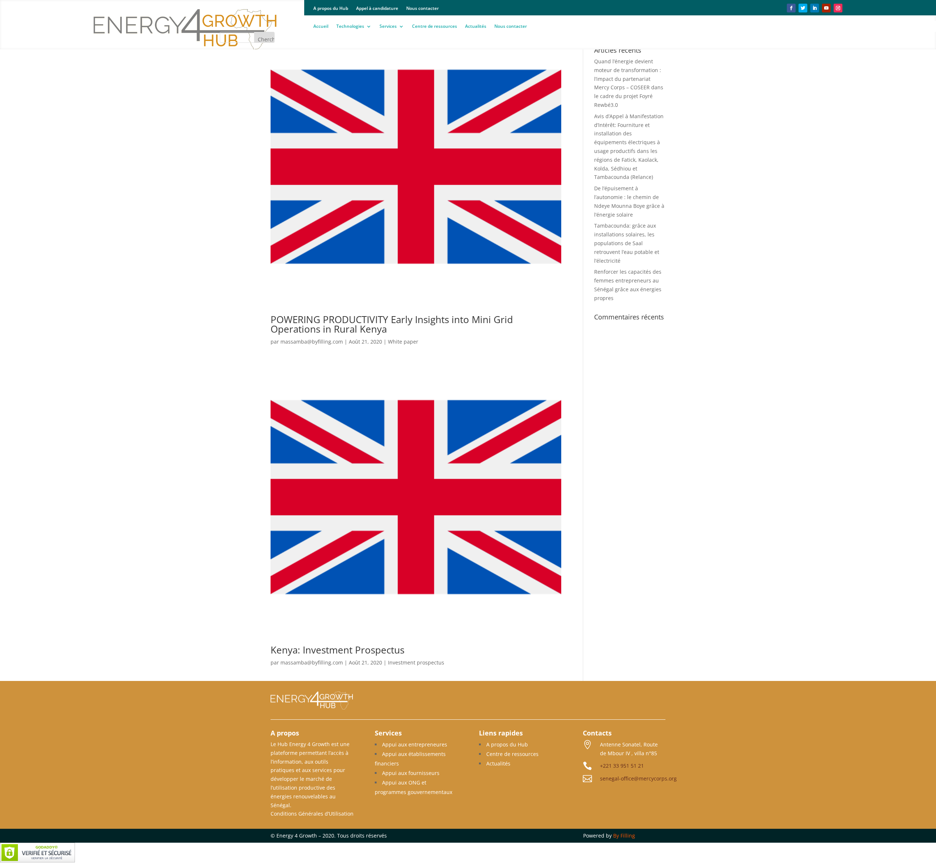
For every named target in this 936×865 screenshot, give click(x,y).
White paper (403, 341)
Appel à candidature (377, 8)
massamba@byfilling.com (311, 341)
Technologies (350, 26)
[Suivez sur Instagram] (838, 8)
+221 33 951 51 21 (622, 765)
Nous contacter (422, 8)
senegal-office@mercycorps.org (638, 778)
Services (388, 26)
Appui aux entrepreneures (414, 744)
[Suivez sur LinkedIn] (814, 8)
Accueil (320, 26)
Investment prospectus (416, 662)
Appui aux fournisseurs (410, 772)
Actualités (475, 26)
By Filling (624, 835)
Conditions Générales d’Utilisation (312, 813)
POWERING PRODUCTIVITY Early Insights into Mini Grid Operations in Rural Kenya (392, 324)
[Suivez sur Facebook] (791, 8)
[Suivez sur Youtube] (826, 8)
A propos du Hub (330, 8)
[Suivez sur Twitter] (803, 8)
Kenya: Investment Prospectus (337, 649)
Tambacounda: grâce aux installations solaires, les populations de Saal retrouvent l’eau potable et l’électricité (626, 243)
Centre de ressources (434, 26)
